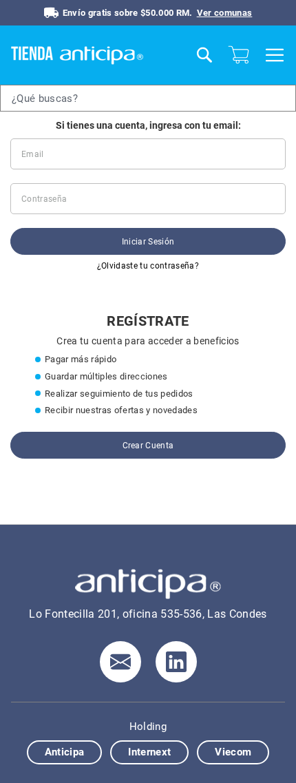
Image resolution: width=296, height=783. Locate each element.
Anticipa (65, 752)
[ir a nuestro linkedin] (176, 661)
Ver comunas (225, 13)
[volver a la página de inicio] (148, 584)
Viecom (233, 752)
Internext (149, 752)
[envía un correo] (120, 661)
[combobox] (148, 98)
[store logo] (97, 55)
